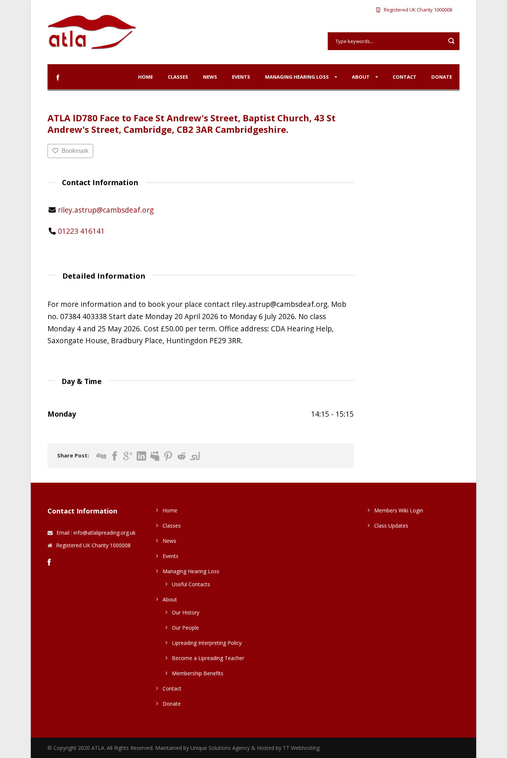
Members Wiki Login (398, 510)
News (210, 76)
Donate (441, 76)
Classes (178, 76)
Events (241, 76)
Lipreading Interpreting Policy (207, 642)
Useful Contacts (191, 584)
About (361, 76)
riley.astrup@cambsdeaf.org (106, 210)
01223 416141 (81, 231)
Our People (185, 627)
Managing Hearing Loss (297, 76)
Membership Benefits (197, 673)
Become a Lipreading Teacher (208, 658)
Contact (404, 76)
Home (145, 76)
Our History (185, 612)
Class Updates (391, 525)
